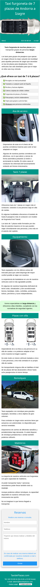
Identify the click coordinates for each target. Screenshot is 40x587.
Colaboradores (25, 584)
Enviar (20, 563)
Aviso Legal (13, 584)
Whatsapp (8, 104)
